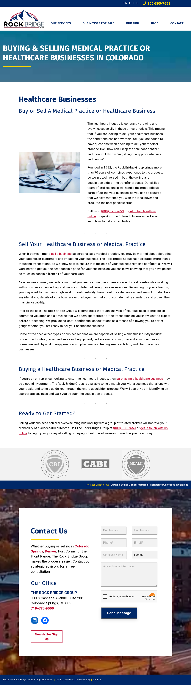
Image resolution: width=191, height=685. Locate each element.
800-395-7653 (158, 3)
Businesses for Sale (98, 23)
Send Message (119, 613)
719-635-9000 (42, 608)
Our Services (61, 23)
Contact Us (130, 3)
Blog (155, 23)
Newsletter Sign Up (47, 636)
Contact (177, 23)
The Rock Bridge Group (97, 485)
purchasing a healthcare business (139, 378)
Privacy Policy (83, 679)
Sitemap (97, 679)
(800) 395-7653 (112, 211)
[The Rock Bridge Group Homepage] (24, 19)
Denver (50, 551)
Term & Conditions (65, 679)
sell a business (61, 254)
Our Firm (132, 23)
